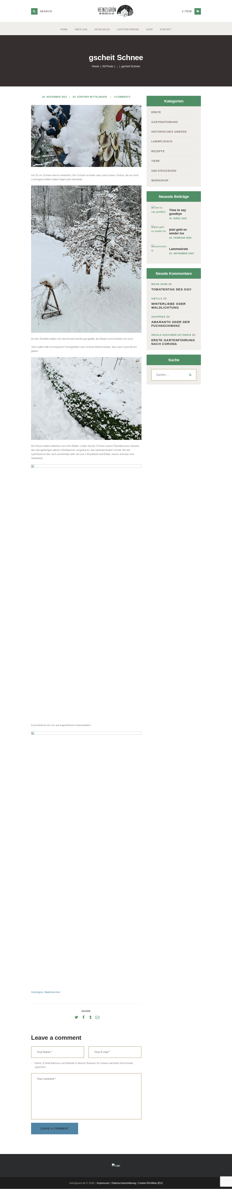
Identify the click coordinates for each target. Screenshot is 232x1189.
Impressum (103, 1183)
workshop (160, 180)
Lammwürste (178, 249)
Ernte (156, 112)
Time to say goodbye (177, 212)
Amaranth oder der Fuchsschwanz (170, 323)
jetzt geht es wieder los (178, 231)
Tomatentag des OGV (171, 289)
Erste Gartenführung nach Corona (173, 342)
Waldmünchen (52, 992)
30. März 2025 (178, 218)
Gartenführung (164, 122)
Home (95, 66)
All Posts (107, 66)
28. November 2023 (54, 97)
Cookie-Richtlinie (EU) (150, 1183)
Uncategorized (164, 170)
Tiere (155, 160)
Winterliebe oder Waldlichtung (168, 305)
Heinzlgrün (37, 992)
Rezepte (158, 151)
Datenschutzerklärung (124, 1183)
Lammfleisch (162, 141)
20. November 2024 (181, 253)
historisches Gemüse (169, 131)
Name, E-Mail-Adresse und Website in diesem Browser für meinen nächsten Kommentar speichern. (84, 1065)
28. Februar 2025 (180, 238)
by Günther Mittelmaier (90, 97)
